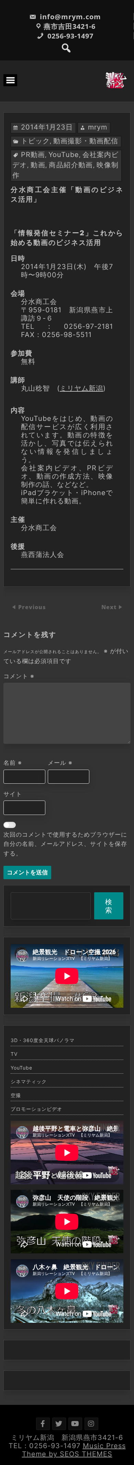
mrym (97, 127)
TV (14, 1054)
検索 (108, 906)
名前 (12, 762)
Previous (32, 607)
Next (109, 607)
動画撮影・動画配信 (85, 141)
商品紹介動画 (71, 165)
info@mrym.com (69, 16)
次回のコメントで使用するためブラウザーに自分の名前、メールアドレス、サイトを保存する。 (65, 844)
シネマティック (29, 1081)
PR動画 (33, 154)
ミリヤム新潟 (81, 388)
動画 (38, 165)
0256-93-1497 (69, 36)
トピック (35, 141)
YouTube (63, 154)
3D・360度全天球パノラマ (43, 1040)
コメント (18, 676)
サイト (12, 794)
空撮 (16, 1095)
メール (60, 762)
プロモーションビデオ (36, 1109)
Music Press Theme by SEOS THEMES (74, 1450)
